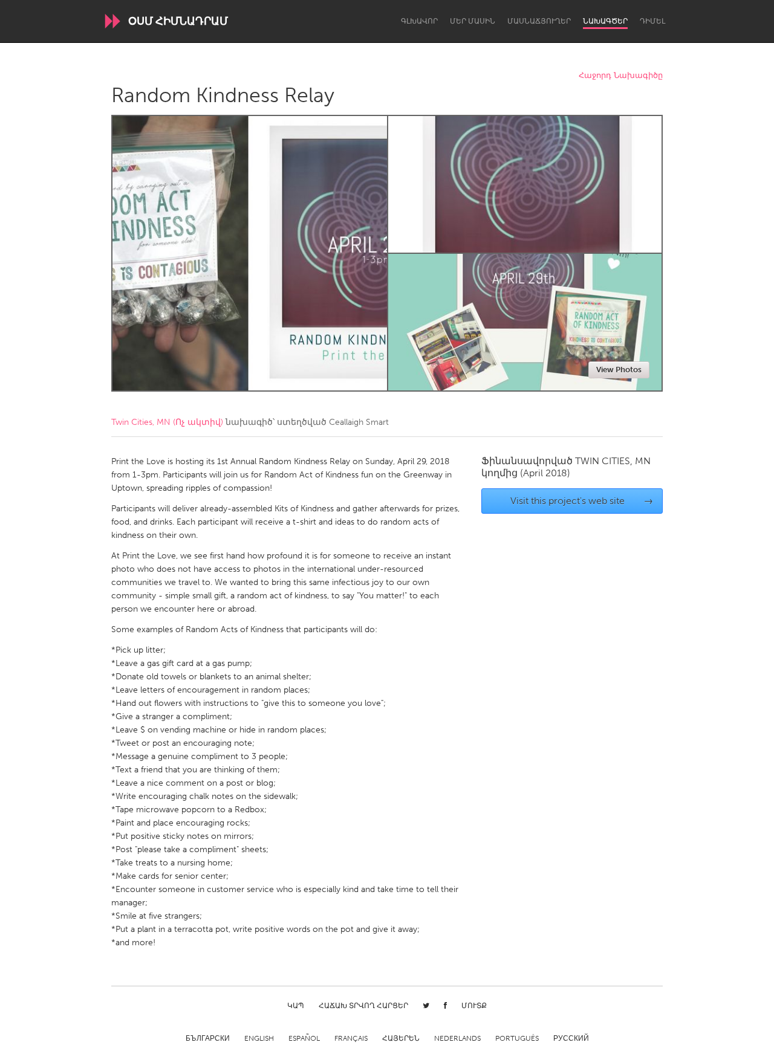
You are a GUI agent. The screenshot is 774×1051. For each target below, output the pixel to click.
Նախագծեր (605, 21)
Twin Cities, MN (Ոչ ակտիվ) (167, 422)
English (259, 1038)
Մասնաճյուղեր (539, 21)
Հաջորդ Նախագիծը (621, 76)
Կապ (295, 1005)
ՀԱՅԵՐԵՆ (401, 1038)
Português (517, 1038)
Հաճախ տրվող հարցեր (363, 1005)
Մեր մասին (472, 21)
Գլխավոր (419, 21)
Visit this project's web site (582, 500)
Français (351, 1038)
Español (304, 1038)
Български (208, 1038)
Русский (571, 1038)
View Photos (619, 369)
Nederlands (457, 1038)
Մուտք (474, 1005)
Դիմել (652, 21)
